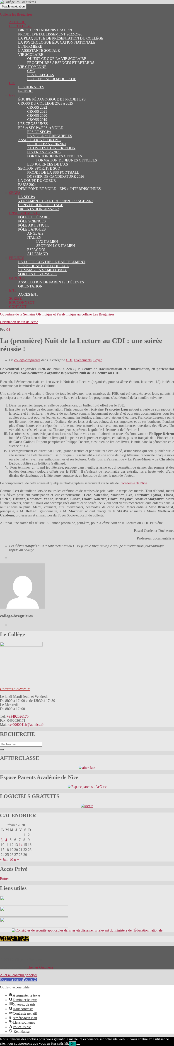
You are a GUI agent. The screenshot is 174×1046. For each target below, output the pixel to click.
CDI (12, 83)
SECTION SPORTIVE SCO (39, 168)
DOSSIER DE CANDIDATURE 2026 (55, 176)
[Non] (78, 1044)
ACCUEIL (17, 22)
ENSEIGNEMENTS (24, 213)
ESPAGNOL (36, 250)
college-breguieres (27, 360)
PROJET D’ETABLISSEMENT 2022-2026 (50, 34)
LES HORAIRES (31, 87)
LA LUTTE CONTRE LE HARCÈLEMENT (51, 262)
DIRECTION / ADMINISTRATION (45, 30)
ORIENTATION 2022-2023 (38, 209)
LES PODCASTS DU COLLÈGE (43, 266)
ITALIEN (34, 237)
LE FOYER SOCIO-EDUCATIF (51, 79)
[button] (18, 979)
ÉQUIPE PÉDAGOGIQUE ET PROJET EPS (52, 99)
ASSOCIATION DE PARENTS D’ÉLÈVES (51, 282)
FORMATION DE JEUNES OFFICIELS (66, 160)
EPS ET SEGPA (39, 132)
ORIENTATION (30, 286)
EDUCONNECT (21, 302)
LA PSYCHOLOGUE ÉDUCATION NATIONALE (56, 42)
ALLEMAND (37, 254)
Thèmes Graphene (40, 967)
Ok (73, 1043)
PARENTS (17, 278)
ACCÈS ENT (28, 294)
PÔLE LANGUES (32, 229)
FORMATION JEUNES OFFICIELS (54, 156)
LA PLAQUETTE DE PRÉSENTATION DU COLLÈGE (60, 38)
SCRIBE (15, 298)
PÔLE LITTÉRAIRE (34, 217)
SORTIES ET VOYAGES (37, 274)
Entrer (4, 878)
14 (20, 845)
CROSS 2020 (37, 115)
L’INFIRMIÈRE (30, 46)
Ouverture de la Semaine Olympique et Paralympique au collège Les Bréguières (57, 314)
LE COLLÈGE (20, 26)
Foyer (97, 360)
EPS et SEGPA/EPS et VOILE (40, 128)
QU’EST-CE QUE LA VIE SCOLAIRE (56, 59)
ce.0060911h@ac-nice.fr (26, 724)
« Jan (3, 859)
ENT (12, 290)
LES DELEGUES (40, 75)
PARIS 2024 (27, 185)
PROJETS (16, 258)
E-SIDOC (25, 91)
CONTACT (18, 306)
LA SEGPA (26, 197)
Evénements (83, 360)
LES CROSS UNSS (33, 124)
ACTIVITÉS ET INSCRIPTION (51, 148)
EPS (12, 95)
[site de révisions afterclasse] (87, 768)
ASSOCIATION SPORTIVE (39, 140)
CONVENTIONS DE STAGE (40, 205)
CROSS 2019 (37, 119)
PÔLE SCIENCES (32, 221)
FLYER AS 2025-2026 (43, 152)
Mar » (14, 859)
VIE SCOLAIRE (30, 54)
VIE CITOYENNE (32, 67)
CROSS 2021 (37, 111)
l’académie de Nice (133, 483)
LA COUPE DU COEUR (37, 180)
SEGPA (15, 193)
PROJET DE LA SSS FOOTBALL (53, 172)
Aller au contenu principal (18, 975)
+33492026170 (18, 716)
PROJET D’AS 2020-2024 (46, 144)
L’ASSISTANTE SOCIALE (39, 50)
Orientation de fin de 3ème (19, 322)
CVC (31, 71)
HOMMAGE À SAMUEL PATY (42, 270)
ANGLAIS (35, 233)
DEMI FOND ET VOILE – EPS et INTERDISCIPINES (59, 189)
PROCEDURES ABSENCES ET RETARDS (60, 63)
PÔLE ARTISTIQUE (34, 225)
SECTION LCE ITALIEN (55, 245)
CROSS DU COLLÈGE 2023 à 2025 (45, 103)
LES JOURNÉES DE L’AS (47, 164)
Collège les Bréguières (16, 14)
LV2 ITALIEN (47, 241)
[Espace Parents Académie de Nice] (87, 787)
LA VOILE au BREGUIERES (49, 136)
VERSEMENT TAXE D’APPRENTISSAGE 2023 (55, 201)
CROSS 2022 (37, 107)
